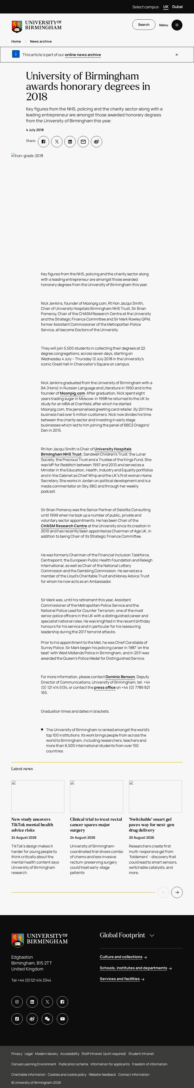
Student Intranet (141, 1053)
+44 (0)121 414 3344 (34, 980)
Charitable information (28, 1074)
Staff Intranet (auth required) (104, 1053)
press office (105, 687)
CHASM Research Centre (64, 525)
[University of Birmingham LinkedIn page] (32, 1002)
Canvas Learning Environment (33, 1064)
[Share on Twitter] (56, 141)
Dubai (177, 6)
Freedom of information (149, 1064)
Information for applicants (110, 1064)
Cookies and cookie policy (67, 1074)
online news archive (83, 54)
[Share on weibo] (96, 141)
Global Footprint (122, 935)
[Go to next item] (177, 892)
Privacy (16, 1053)
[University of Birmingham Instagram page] (17, 1002)
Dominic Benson (120, 676)
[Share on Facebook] (43, 141)
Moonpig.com (72, 393)
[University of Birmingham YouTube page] (62, 1019)
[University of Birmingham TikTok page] (17, 1019)
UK (165, 6)
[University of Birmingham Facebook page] (62, 1002)
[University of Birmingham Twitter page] (47, 1002)
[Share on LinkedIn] (70, 141)
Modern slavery (46, 1053)
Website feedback (102, 1074)
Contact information (133, 1074)
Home (16, 41)
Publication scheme (73, 1064)
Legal (29, 1053)
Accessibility (69, 1053)
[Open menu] (177, 25)
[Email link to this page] (83, 141)
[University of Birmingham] (36, 25)
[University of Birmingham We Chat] (47, 1019)
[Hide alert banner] (176, 54)
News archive (41, 41)
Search (144, 24)
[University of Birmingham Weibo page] (32, 1019)
